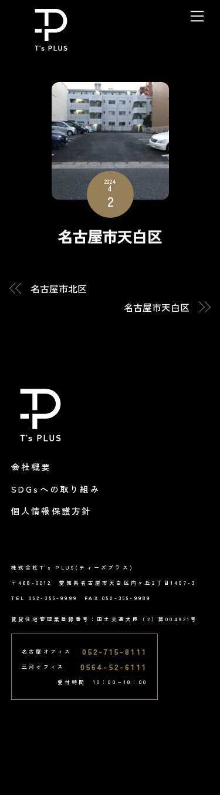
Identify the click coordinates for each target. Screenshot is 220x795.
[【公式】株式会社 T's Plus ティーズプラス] (51, 46)
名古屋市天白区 (110, 236)
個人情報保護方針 (51, 510)
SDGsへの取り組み (55, 489)
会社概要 (31, 466)
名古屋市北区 (59, 288)
